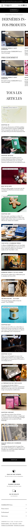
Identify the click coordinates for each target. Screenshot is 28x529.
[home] (8, 5)
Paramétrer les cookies (19, 525)
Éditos (10, 14)
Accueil (6, 14)
